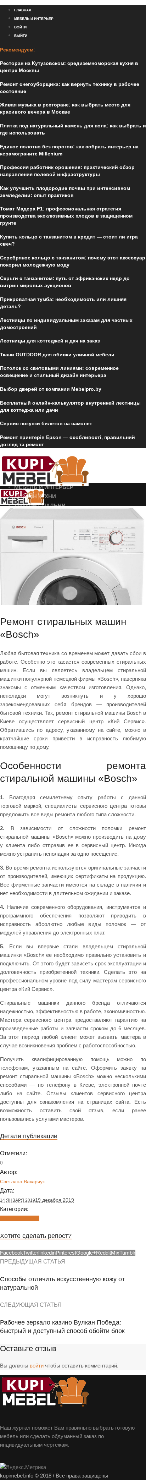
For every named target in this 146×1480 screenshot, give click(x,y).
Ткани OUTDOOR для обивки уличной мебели (57, 354)
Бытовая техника (19, 1218)
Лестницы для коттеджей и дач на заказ (50, 341)
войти (37, 1366)
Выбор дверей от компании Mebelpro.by (50, 389)
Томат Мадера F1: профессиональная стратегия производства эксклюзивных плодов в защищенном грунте (66, 216)
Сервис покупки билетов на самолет (46, 423)
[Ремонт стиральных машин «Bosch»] (73, 603)
